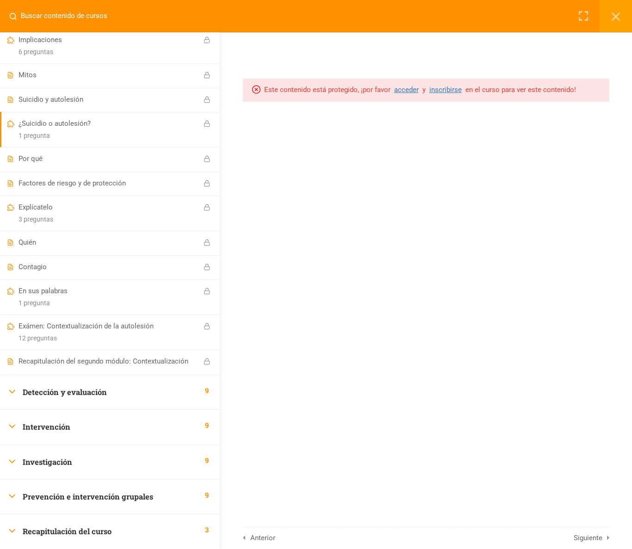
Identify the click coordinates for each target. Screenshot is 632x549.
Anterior (262, 538)
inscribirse (445, 90)
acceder (406, 90)
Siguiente (588, 538)
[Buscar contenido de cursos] (16, 16)
